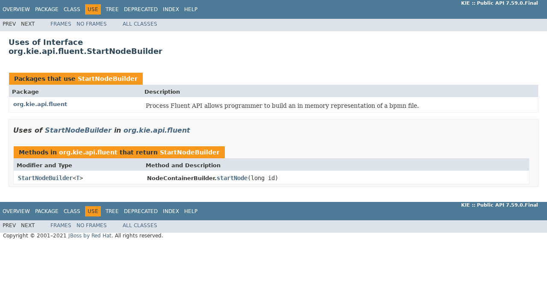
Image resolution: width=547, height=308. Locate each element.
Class (72, 9)
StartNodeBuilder (108, 78)
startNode (232, 178)
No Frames (91, 24)
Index (171, 9)
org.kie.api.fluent (40, 104)
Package (47, 9)
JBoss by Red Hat (90, 236)
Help (190, 9)
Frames (60, 24)
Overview (16, 9)
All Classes (140, 24)
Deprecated (141, 9)
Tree (112, 9)
